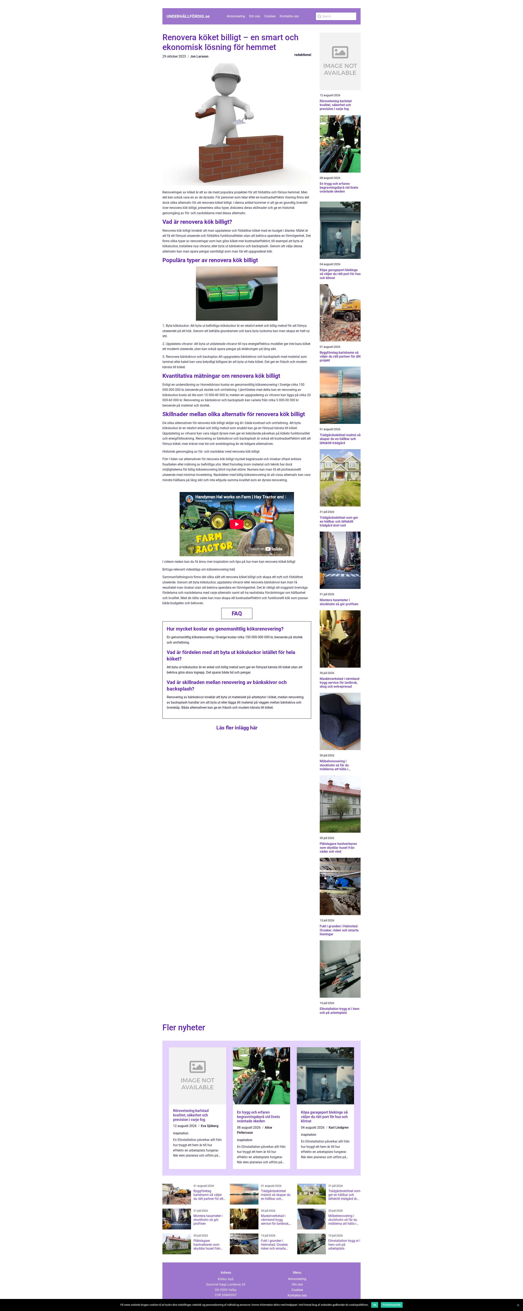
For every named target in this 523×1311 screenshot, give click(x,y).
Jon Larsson (199, 56)
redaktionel (302, 55)
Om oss (254, 16)
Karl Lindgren (339, 1127)
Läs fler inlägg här (236, 728)
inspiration (180, 1133)
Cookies (270, 16)
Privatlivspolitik (392, 1304)
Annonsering (236, 16)
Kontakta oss (289, 16)
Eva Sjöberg (209, 1126)
